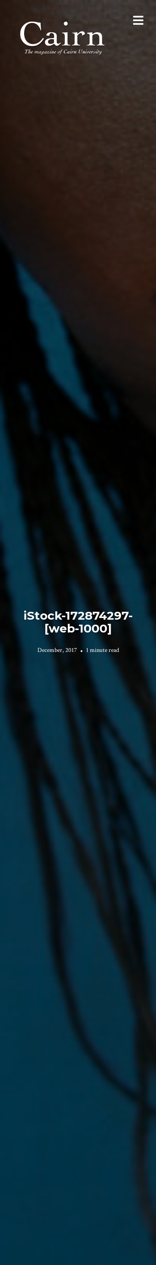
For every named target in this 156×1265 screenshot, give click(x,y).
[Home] (63, 37)
